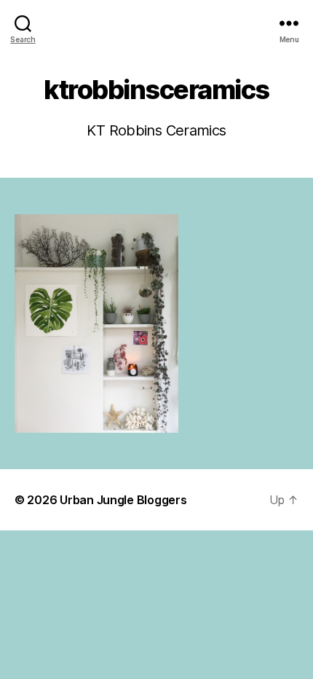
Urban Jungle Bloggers (123, 499)
